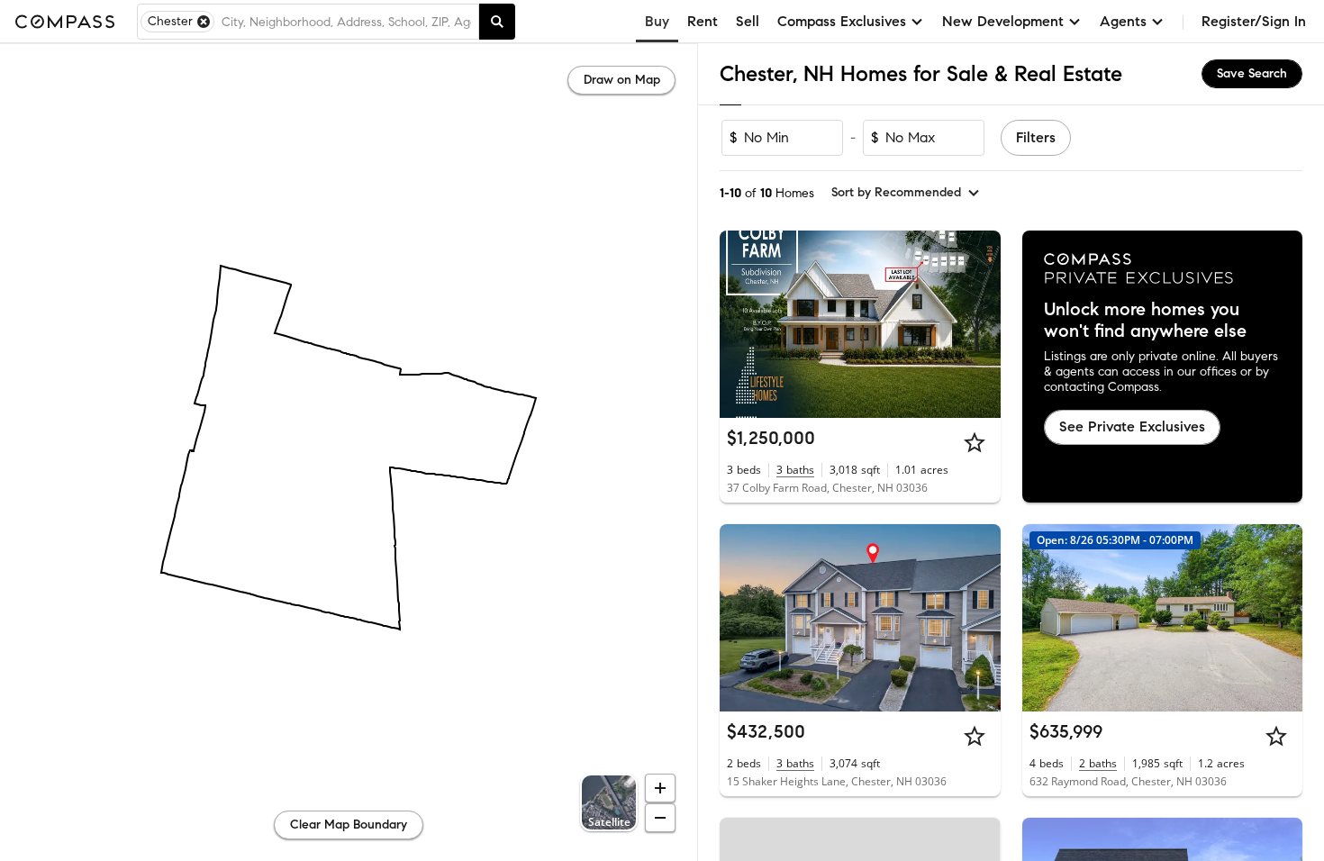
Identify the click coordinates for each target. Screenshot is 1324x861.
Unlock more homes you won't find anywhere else (1145, 320)
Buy (657, 21)
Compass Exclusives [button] (841, 21)
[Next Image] (979, 324)
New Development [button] (1003, 21)
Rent (702, 21)
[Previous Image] (741, 324)
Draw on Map (622, 79)
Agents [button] (1123, 21)
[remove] (203, 21)
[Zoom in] (660, 788)
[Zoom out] (660, 817)
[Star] (974, 442)
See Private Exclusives (1132, 426)
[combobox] (346, 22)
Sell (747, 21)
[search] (497, 22)
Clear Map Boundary (348, 824)
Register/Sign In (1254, 21)
